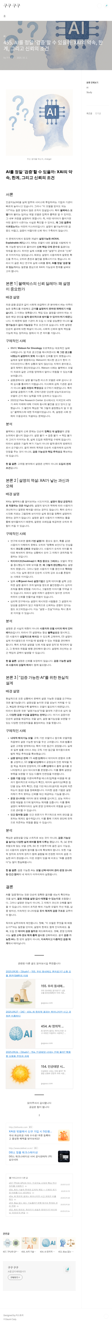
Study (89, 92)
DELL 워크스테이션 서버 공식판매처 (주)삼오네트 (30, 1158)
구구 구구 (12, 5)
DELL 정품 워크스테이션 (23, 1152)
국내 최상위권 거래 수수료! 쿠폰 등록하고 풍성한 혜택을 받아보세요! (29, 1137)
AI (10, 1177)
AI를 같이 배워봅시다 (17, 1271)
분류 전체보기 (92, 82)
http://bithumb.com (18, 1127)
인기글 (98, 113)
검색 (99, 6)
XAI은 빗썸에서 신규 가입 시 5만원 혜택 (29, 1131)
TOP (106, 1316)
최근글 (89, 113)
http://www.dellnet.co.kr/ (21, 1148)
